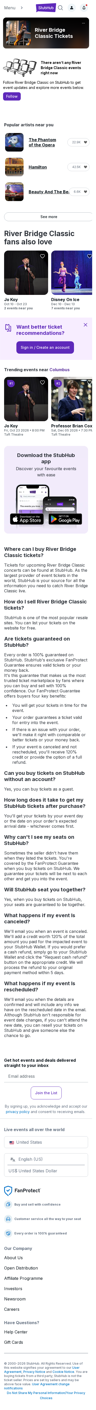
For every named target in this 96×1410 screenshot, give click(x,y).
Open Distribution (21, 1268)
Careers (11, 1309)
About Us (13, 1257)
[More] (83, 23)
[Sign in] (72, 8)
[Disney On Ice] (73, 280)
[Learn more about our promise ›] (22, 1190)
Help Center (16, 1331)
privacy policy (18, 1111)
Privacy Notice (34, 1372)
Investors (13, 1288)
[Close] (85, 324)
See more (48, 216)
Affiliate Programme (23, 1278)
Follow (12, 96)
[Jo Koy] (26, 280)
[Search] (60, 8)
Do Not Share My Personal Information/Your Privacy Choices (46, 1395)
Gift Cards (13, 1342)
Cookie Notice (63, 1372)
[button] (18, 7)
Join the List (46, 1093)
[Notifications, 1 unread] (84, 8)
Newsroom (15, 1298)
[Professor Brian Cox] (73, 407)
